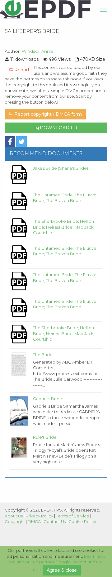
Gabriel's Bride (47, 398)
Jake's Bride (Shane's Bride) (60, 168)
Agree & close (62, 570)
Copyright (15, 521)
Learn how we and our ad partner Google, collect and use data (57, 563)
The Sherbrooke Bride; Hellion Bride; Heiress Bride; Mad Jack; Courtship (63, 227)
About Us (14, 515)
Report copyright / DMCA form (47, 114)
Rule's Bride (45, 437)
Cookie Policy (82, 521)
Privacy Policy (39, 515)
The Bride (43, 354)
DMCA (34, 521)
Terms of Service (72, 515)
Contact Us (55, 521)
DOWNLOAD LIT (58, 128)
